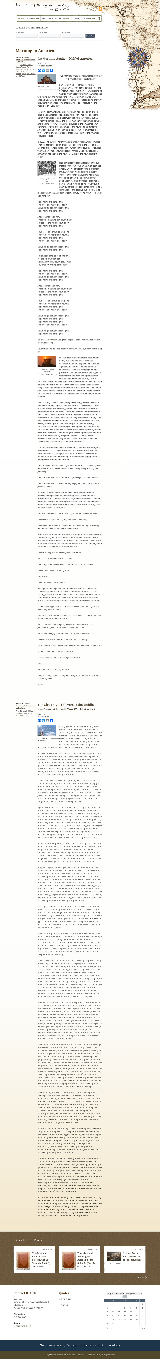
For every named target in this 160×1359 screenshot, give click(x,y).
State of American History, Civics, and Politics (25, 59)
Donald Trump (21, 67)
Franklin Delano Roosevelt (24, 68)
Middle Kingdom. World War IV (25, 712)
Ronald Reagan (21, 76)
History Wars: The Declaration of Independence (132, 1256)
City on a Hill (24, 711)
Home (21, 18)
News (66, 18)
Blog (58, 18)
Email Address (67, 32)
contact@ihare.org (22, 1326)
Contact (76, 18)
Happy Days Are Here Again (25, 70)
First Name (20, 32)
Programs (47, 18)
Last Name (43, 32)
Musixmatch (51, 339)
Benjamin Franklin (26, 65)
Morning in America (28, 74)
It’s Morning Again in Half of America (65, 58)
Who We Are (33, 18)
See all (141, 1277)
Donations (89, 18)
